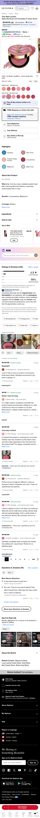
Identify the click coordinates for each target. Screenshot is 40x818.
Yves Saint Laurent (9, 17)
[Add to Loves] (37, 76)
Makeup (4, 13)
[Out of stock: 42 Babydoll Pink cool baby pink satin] (3, 96)
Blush (16, 13)
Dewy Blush (26, 663)
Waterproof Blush (21, 660)
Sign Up (33, 762)
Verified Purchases (32, 353)
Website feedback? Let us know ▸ (20, 672)
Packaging (32, 24)
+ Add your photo (8, 625)
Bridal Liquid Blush (22, 665)
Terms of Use (16, 794)
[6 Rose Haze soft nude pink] (3, 88)
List (36, 81)
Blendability (24, 24)
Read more (6, 412)
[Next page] (38, 559)
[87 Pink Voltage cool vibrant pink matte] (18, 88)
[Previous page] (2, 559)
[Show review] (24, 341)
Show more (6, 207)
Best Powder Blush (8, 665)
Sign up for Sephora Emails (12, 758)
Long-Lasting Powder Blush (11, 663)
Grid (30, 81)
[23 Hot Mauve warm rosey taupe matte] (23, 88)
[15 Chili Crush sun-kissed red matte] (23, 96)
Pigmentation (7, 26)
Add (14, 240)
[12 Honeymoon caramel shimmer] (28, 96)
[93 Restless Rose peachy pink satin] (13, 96)
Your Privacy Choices (8, 797)
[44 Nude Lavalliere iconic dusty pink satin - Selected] (8, 96)
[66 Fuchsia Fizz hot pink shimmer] (33, 96)
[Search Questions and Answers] (4, 573)
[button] (28, 32)
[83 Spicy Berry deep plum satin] (18, 96)
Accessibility (25, 794)
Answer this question (11, 602)
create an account (20, 115)
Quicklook (5, 236)
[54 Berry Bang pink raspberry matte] (13, 88)
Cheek (11, 13)
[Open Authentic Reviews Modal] (21, 290)
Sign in (9, 115)
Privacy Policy (6, 794)
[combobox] (22, 8)
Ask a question (19, 22)
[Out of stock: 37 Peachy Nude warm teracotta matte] (8, 88)
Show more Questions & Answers (16, 609)
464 (33, 559)
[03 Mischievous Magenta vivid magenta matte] (28, 88)
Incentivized (9, 347)
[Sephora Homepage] (7, 8)
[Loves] (32, 8)
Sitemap (33, 794)
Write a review (33, 267)
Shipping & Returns (14, 118)
